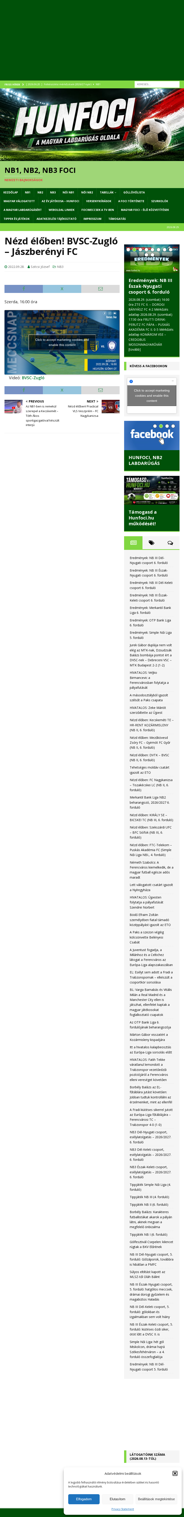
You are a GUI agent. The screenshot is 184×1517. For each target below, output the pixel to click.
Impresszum (92, 219)
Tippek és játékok (17, 219)
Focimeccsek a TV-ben (97, 210)
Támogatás (117, 219)
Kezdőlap (10, 192)
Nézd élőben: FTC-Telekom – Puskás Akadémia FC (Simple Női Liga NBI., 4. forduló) (151, 850)
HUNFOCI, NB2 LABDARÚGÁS (145, 460)
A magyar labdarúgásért (23, 210)
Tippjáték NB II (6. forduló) (149, 1204)
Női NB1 (68, 192)
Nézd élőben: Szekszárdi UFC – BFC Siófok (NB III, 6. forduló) (151, 832)
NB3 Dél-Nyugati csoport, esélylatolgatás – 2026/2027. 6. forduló (150, 1137)
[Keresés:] (157, 84)
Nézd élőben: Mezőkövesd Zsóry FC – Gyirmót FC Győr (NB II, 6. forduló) (150, 742)
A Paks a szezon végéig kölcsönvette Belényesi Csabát (147, 937)
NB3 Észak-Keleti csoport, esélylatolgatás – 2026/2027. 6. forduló (150, 1172)
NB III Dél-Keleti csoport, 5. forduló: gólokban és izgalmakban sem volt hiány (150, 1312)
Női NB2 (87, 192)
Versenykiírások (98, 201)
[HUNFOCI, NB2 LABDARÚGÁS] (152, 435)
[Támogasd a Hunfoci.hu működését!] (152, 490)
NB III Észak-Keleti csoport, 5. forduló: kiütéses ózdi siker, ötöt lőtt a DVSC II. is (151, 1329)
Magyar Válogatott (19, 201)
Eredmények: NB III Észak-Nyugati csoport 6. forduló (150, 286)
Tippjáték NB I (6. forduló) (148, 1234)
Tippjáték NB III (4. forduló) (149, 1197)
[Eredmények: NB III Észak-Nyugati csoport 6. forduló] (152, 258)
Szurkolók (159, 201)
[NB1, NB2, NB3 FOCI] (92, 158)
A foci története (131, 201)
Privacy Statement (123, 1509)
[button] (175, 1473)
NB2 (40, 192)
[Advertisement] (92, 44)
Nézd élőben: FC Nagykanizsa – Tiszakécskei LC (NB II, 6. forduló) (151, 785)
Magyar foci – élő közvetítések (145, 210)
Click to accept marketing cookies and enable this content (62, 342)
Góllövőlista (134, 192)
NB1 (28, 192)
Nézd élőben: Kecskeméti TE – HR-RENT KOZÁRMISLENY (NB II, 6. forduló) (152, 725)
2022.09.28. (16, 267)
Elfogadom (84, 1499)
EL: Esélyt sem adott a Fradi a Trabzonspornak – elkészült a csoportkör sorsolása (151, 977)
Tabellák (107, 192)
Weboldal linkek (61, 210)
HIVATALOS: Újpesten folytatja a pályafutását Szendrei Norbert (146, 902)
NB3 (53, 192)
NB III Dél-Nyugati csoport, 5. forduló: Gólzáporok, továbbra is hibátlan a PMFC (151, 1259)
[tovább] (135, 349)
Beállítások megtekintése (156, 1499)
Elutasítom (117, 1499)
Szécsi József (40, 267)
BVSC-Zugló (33, 377)
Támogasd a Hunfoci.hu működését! (143, 518)
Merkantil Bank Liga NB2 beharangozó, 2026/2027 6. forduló (150, 802)
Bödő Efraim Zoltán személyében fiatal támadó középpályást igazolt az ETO (150, 920)
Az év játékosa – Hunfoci (60, 201)
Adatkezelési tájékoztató (57, 219)
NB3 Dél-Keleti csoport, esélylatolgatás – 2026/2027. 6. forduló (150, 1154)
